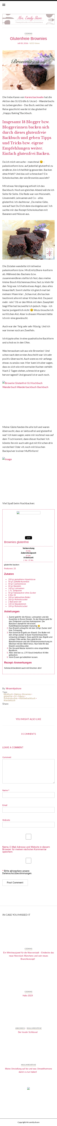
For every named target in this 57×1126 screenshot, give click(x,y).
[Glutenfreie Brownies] (28, 72)
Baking (17, 694)
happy (21, 696)
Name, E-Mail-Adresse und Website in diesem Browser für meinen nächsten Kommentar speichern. (26, 849)
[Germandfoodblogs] (28, 1089)
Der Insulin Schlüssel (28, 1032)
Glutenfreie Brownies (28, 38)
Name (5, 790)
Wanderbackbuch (27, 698)
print (28, 538)
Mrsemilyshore (13, 688)
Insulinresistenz (34, 1028)
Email (4, 805)
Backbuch (8, 694)
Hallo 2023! (28, 995)
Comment (6, 757)
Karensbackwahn (34, 97)
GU (15, 696)
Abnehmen (20, 1028)
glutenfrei (8, 696)
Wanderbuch (9, 700)
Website (6, 820)
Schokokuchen (11, 698)
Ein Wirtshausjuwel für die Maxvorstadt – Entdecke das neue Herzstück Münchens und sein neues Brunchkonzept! (28, 955)
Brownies (26, 694)
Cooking (28, 33)
